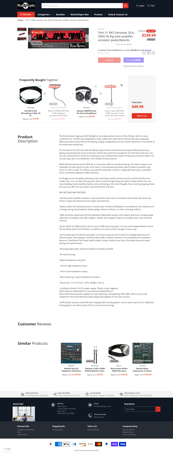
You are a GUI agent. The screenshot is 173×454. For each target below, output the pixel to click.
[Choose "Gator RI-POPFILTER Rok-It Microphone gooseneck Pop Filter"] (68, 86)
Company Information (25, 430)
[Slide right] (87, 38)
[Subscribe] (157, 409)
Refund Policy (128, 432)
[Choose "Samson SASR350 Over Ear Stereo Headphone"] (96, 86)
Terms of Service (129, 434)
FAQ (18, 432)
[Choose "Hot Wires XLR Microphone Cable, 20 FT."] (40, 86)
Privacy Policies (128, 430)
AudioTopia (82, 450)
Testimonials (22, 434)
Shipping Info (57, 430)
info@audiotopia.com (102, 406)
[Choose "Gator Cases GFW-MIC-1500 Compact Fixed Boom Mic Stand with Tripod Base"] (124, 86)
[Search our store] (125, 5)
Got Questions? (93, 430)
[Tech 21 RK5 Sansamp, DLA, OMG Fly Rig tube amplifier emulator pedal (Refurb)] (21, 29)
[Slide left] (29, 38)
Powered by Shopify (92, 450)
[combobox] (85, 5)
